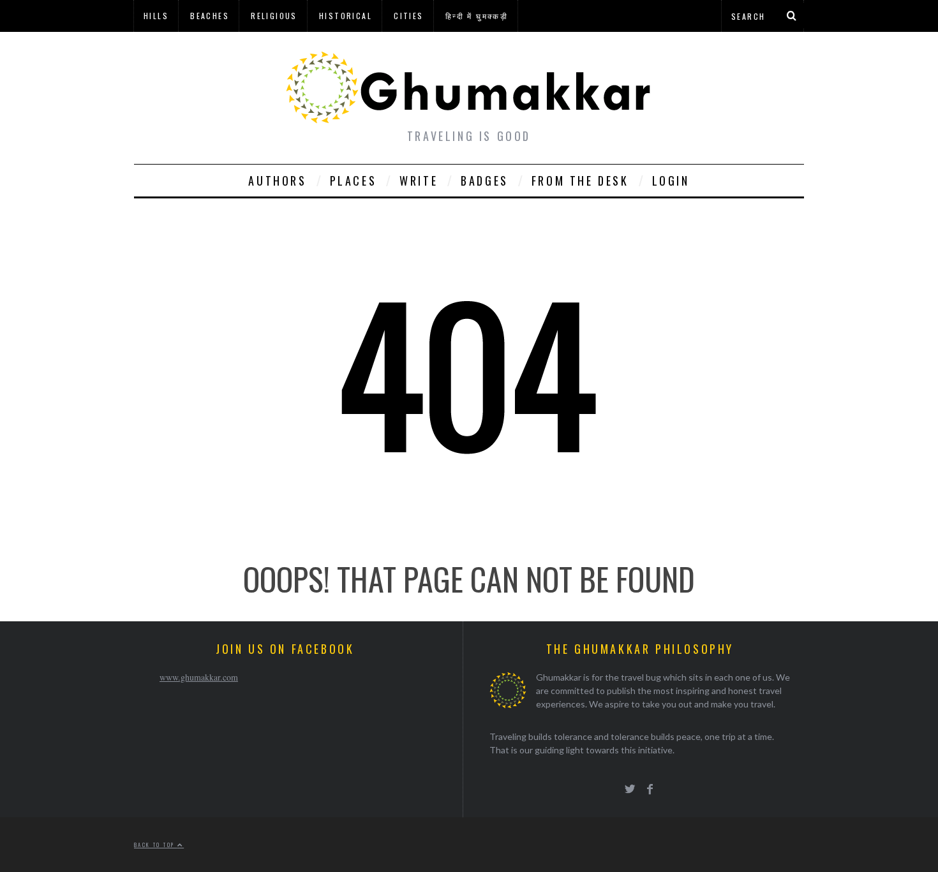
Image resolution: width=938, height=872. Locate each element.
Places (353, 180)
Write (418, 180)
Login (671, 180)
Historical (345, 15)
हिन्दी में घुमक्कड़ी (476, 15)
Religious (274, 15)
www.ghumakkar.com (199, 677)
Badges (485, 180)
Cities (408, 15)
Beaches (209, 15)
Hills (156, 15)
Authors (277, 180)
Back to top (155, 844)
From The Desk (580, 180)
